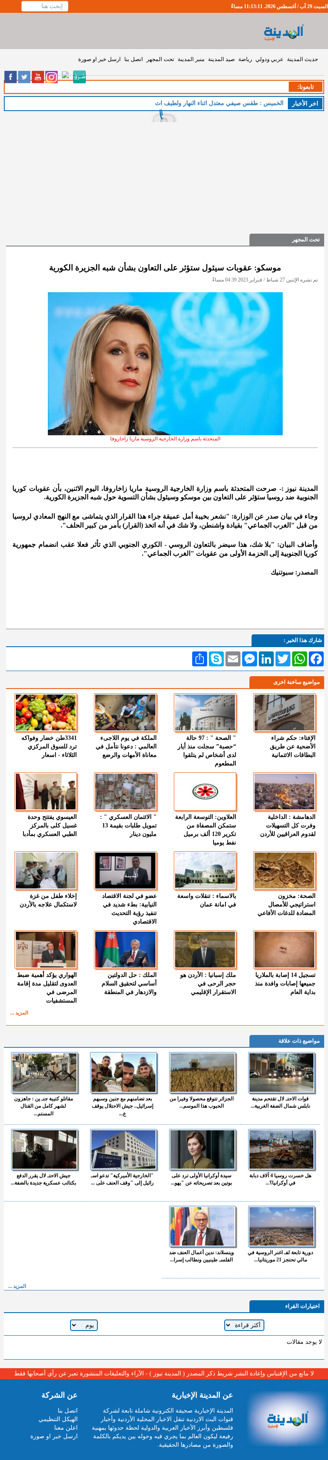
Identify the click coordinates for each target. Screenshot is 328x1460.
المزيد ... (19, 1013)
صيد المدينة (221, 59)
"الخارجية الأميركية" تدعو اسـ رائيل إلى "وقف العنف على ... (122, 1179)
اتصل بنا (133, 59)
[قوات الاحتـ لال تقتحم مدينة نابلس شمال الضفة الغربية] (281, 1072)
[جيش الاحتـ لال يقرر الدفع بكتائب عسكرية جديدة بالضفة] (44, 1149)
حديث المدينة (302, 59)
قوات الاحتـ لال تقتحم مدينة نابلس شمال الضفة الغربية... (280, 1102)
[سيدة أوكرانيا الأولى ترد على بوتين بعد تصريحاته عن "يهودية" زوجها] (202, 1149)
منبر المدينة (191, 59)
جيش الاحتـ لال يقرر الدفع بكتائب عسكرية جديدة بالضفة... (43, 1179)
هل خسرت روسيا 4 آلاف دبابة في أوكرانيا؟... (280, 1179)
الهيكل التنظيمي (58, 1419)
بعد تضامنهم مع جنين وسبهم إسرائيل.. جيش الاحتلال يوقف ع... (122, 1106)
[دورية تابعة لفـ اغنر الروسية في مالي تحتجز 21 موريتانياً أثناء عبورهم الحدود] (281, 1226)
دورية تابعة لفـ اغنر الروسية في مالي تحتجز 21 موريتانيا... (280, 1256)
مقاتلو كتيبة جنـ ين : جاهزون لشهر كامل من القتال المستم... (43, 1106)
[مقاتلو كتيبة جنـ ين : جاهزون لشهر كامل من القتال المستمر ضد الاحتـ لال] (44, 1072)
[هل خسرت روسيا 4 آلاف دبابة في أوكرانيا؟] (281, 1149)
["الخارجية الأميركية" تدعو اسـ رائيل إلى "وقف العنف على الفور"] (123, 1149)
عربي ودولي (269, 59)
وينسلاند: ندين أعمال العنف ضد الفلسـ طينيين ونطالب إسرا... (201, 1256)
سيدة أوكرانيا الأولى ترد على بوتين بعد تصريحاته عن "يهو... (201, 1179)
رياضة (245, 59)
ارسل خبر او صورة (99, 59)
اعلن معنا (66, 1428)
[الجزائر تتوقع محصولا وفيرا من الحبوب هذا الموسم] (202, 1072)
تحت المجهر (160, 59)
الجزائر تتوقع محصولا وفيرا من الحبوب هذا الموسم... (202, 1102)
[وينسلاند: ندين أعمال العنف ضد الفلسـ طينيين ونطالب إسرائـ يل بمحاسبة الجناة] (202, 1226)
